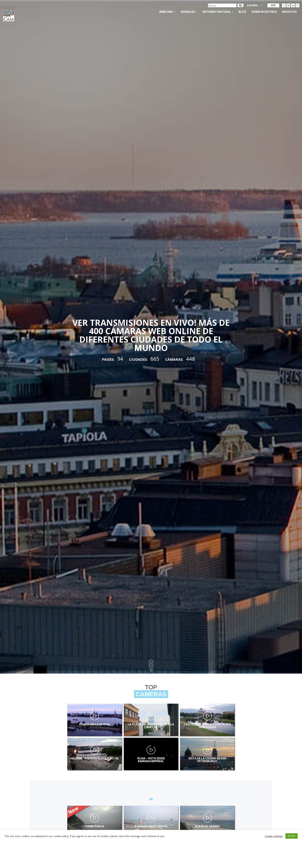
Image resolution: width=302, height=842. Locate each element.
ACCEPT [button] (291, 835)
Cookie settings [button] (274, 836)
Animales (188, 12)
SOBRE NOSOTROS (264, 12)
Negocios (289, 12)
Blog (242, 12)
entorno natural (217, 12)
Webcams (166, 12)
